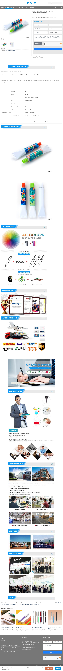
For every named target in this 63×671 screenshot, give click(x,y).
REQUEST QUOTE (48, 48)
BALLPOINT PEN (8, 7)
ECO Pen (15, 7)
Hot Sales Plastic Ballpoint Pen (7, 627)
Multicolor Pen (36, 604)
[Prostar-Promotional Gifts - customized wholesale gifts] (31, 3)
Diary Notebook (23, 7)
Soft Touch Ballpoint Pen (37, 627)
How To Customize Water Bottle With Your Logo (10, 648)
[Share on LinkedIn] (42, 57)
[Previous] (3, 25)
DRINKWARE (31, 7)
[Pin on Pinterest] (40, 57)
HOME (2, 7)
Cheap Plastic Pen (20, 627)
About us (3, 3)
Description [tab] (4, 62)
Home (34, 11)
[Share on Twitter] (36, 57)
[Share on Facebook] (34, 57)
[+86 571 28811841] (58, 7)
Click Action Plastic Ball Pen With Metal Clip (54, 628)
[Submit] (61, 3)
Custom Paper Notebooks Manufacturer (9, 645)
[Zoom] (2, 39)
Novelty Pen (13, 50)
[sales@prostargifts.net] (55, 7)
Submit (52, 652)
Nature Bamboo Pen (28, 604)
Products (9, 3)
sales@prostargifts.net (29, 644)
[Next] (28, 25)
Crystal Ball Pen (14, 604)
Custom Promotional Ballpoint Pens (8, 651)
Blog (2, 638)
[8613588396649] (61, 7)
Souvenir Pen (8, 604)
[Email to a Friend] (38, 57)
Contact (15, 3)
